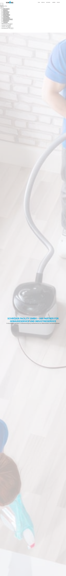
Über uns (43, 2)
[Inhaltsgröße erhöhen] (11, 24)
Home (39, 2)
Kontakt (58, 2)
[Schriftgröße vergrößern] (10, 25)
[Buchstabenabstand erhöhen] (12, 28)
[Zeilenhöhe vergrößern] (9, 26)
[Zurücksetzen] (1, 7)
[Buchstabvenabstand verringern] (11, 28)
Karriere (53, 2)
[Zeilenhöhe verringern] (8, 26)
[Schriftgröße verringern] (8, 25)
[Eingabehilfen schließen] (2, 7)
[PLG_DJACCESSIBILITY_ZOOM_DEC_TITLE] (10, 24)
